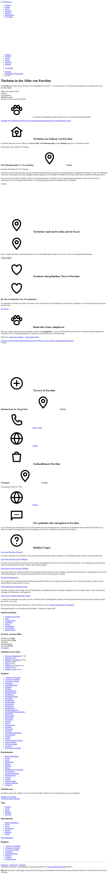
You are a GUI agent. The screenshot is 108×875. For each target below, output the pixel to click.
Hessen (7, 768)
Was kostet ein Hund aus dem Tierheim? (14, 559)
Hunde (7, 7)
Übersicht (22, 865)
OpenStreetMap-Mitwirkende (56, 867)
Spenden (8, 721)
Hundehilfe (9, 698)
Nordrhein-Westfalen (12, 773)
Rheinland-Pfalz (10, 775)
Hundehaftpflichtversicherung (15, 712)
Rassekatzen (9, 719)
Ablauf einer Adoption (16, 337)
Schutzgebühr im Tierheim (14, 740)
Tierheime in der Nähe (8, 121)
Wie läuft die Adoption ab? (10, 577)
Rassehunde (9, 717)
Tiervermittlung (10, 735)
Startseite (8, 55)
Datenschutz (13, 865)
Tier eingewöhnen (11, 744)
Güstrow (8, 667)
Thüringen (8, 785)
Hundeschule (9, 704)
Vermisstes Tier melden (8, 797)
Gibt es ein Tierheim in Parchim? (12, 552)
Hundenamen (9, 700)
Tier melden (9, 17)
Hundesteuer (9, 706)
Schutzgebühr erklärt (32, 337)
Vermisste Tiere (24, 121)
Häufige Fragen (65, 121)
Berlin (7, 760)
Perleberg (8, 662)
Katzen (7, 9)
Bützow (7, 664)
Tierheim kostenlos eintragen (10, 799)
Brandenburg (9, 762)
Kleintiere (8, 11)
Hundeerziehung (10, 693)
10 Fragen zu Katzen (12, 681)
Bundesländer (9, 15)
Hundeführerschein (11, 696)
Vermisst (8, 737)
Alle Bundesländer (7, 838)
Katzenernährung (11, 742)
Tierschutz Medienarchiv (13, 733)
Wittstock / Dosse (11, 669)
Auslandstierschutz (11, 685)
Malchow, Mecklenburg (13, 660)
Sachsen (8, 779)
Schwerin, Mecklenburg (13, 656)
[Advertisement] (54, 34)
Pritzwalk (8, 658)
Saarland (8, 777)
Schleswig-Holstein (11, 783)
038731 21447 (37, 428)
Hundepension (10, 702)
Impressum (4, 865)
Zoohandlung (46, 121)
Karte (17, 121)
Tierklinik (8, 727)
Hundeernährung (10, 691)
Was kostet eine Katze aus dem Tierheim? (14, 568)
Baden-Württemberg (12, 756)
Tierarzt (39, 121)
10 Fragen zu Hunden (12, 679)
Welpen (7, 738)
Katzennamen (9, 716)
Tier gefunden (55, 121)
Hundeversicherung (11, 710)
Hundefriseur (9, 695)
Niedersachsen (10, 772)
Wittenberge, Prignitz (12, 665)
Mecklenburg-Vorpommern (14, 74)
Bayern (7, 758)
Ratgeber (8, 13)
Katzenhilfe (9, 714)
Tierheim (8, 5)
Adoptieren (33, 121)
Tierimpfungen (10, 725)
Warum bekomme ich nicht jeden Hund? (14, 587)
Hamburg (8, 766)
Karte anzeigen (6, 258)
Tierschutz (8, 731)
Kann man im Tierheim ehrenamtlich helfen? (15, 596)
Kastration (8, 746)
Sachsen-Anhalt (10, 781)
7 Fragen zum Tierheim (13, 677)
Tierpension (9, 729)
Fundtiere (8, 689)
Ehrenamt (8, 687)
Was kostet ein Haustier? (13, 748)
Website (35, 446)
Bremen (7, 764)
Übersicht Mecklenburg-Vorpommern (61, 605)
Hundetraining (10, 708)
